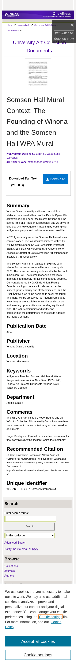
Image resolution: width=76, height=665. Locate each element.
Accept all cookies (38, 641)
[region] (38, 624)
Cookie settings (50, 617)
